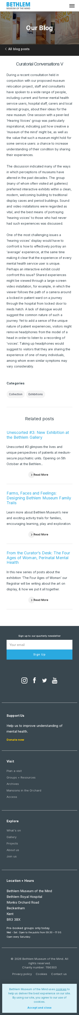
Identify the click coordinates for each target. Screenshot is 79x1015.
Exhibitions (36, 394)
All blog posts (19, 49)
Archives (13, 784)
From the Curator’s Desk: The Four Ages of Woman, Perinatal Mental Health (38, 558)
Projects (12, 843)
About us (13, 850)
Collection (15, 394)
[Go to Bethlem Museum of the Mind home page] (18, 6)
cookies (61, 989)
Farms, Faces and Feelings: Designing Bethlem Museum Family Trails (39, 498)
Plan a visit (14, 771)
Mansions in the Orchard (24, 790)
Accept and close (39, 1007)
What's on (14, 830)
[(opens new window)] (24, 681)
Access (12, 797)
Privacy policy (22, 974)
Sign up (39, 654)
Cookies (41, 974)
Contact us (58, 974)
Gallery (11, 837)
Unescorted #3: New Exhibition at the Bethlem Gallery (38, 435)
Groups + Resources (21, 777)
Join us (12, 856)
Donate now (15, 739)
